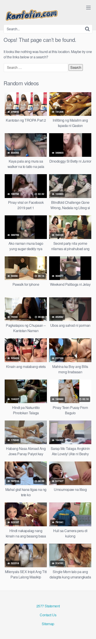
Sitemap (48, 623)
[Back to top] (88, 629)
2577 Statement (48, 605)
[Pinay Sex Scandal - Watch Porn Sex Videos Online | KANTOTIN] (31, 14)
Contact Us (48, 614)
